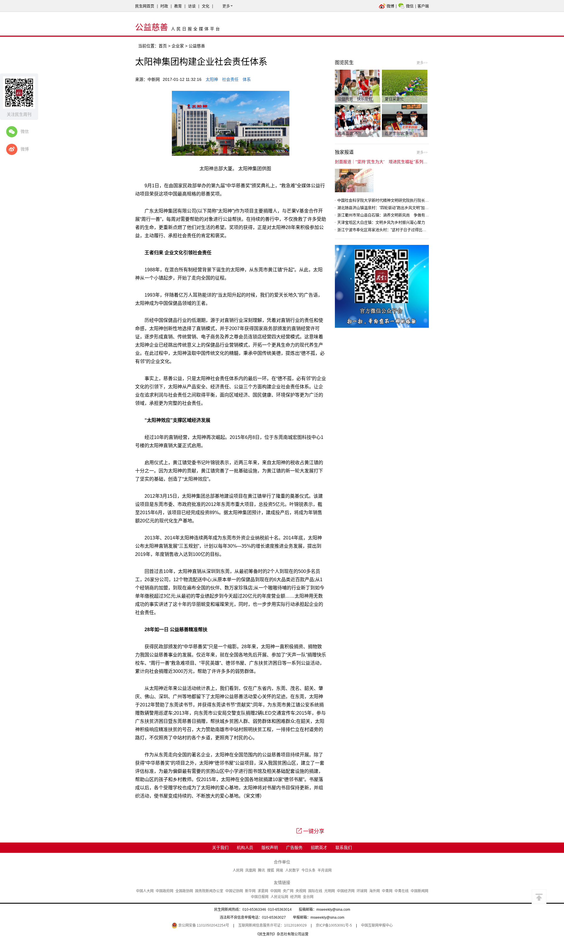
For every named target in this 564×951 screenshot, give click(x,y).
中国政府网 (164, 891)
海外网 (374, 891)
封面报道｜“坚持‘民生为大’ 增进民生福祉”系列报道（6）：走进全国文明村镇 (406, 162)
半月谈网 (325, 870)
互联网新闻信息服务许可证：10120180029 (272, 925)
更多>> (422, 63)
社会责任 (230, 79)
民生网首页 (144, 6)
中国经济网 (346, 891)
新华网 (250, 891)
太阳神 (212, 79)
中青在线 (402, 891)
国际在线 (315, 891)
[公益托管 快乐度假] (357, 85)
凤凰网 (250, 870)
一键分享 (313, 831)
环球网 (362, 891)
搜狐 (270, 870)
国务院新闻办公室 (209, 891)
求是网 (263, 891)
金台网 (308, 897)
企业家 (178, 46)
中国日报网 (259, 897)
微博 (390, 6)
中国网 (275, 891)
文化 (205, 6)
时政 (164, 6)
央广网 (288, 891)
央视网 (301, 891)
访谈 (192, 6)
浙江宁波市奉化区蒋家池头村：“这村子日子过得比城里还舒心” (390, 230)
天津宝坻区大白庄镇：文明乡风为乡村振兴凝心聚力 (381, 222)
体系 (247, 79)
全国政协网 (184, 891)
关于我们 (220, 847)
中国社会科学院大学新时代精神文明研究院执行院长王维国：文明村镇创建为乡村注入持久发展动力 (421, 200)
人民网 (238, 870)
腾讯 (261, 870)
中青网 (387, 891)
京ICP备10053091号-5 (334, 925)
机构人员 (245, 847)
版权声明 (269, 847)
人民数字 (292, 870)
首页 (163, 46)
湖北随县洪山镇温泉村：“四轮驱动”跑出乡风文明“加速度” (385, 207)
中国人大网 (145, 891)
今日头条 (308, 870)
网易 (279, 870)
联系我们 (343, 847)
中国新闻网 (419, 891)
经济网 (295, 897)
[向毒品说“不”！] (357, 120)
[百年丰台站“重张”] (404, 120)
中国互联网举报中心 (377, 925)
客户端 (423, 6)
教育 (178, 6)
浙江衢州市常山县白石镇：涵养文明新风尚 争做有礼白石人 (388, 215)
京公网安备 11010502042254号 (203, 925)
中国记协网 (234, 891)
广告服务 (294, 847)
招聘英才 (319, 847)
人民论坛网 (279, 897)
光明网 (329, 891)
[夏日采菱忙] (404, 85)
